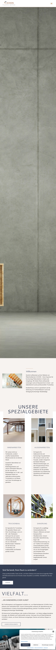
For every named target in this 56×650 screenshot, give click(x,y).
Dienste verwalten (24, 641)
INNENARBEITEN (14, 447)
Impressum (46, 647)
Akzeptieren (26, 645)
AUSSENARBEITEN (42, 447)
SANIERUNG (42, 523)
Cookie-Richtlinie (30, 647)
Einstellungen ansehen (47, 645)
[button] (53, 631)
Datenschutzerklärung (38, 647)
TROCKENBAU (14, 523)
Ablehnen (35, 645)
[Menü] (51, 4)
